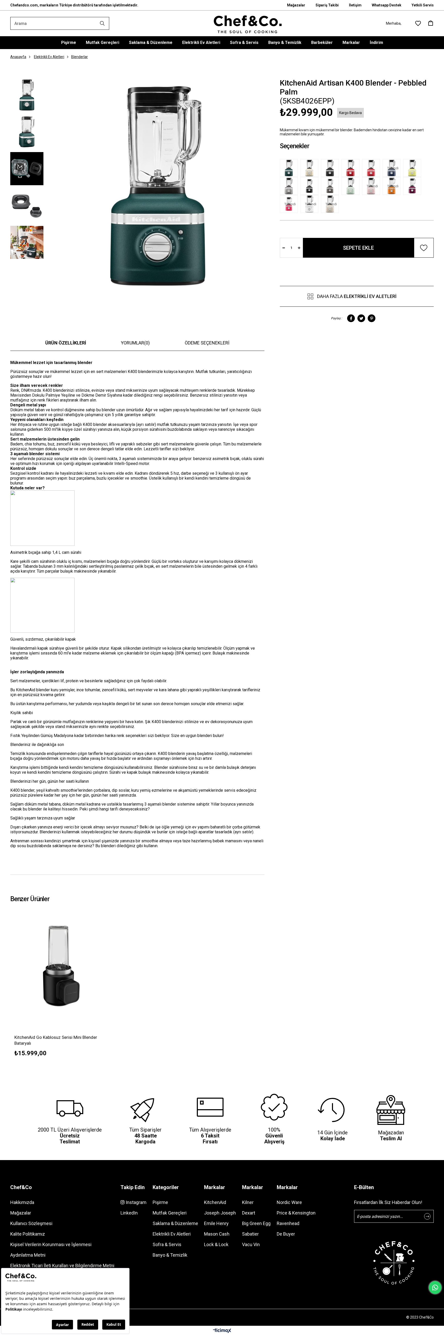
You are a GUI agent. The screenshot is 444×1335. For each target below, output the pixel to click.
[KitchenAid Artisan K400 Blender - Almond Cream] (310, 168)
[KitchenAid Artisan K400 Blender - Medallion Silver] (290, 186)
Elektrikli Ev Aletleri (201, 42)
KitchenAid (215, 1202)
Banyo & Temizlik (284, 42)
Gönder (427, 1216)
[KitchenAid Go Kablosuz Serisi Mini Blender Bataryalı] (61, 965)
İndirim (376, 42)
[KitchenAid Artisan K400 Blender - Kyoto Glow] (413, 168)
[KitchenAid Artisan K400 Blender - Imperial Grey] (331, 186)
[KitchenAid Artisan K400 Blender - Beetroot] (413, 186)
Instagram (135, 1202)
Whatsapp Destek (386, 5)
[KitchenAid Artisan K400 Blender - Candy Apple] (351, 168)
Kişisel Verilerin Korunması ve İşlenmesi (50, 1244)
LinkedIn (129, 1213)
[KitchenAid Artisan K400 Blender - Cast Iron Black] (331, 168)
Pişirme (68, 42)
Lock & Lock (216, 1244)
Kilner (248, 1202)
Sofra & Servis (244, 42)
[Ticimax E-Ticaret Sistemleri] (222, 1331)
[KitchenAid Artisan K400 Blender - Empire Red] (372, 168)
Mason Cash (216, 1234)
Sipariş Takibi (327, 5)
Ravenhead (288, 1223)
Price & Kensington (296, 1213)
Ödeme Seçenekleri (207, 343)
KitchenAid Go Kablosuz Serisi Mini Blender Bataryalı (55, 1040)
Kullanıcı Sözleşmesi (31, 1223)
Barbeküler (322, 42)
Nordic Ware (289, 1202)
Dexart (248, 1213)
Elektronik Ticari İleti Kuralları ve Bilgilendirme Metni (62, 1265)
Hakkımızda (22, 1202)
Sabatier (250, 1234)
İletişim (355, 5)
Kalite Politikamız (27, 1234)
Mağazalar (296, 5)
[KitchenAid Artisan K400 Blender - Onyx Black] (310, 186)
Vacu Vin (251, 1244)
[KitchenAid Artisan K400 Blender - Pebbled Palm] (290, 168)
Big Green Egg (256, 1223)
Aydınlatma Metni (27, 1255)
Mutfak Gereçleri (102, 42)
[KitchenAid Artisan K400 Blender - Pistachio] (351, 186)
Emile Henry (216, 1223)
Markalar (351, 42)
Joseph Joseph (220, 1213)
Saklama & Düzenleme (150, 42)
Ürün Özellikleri (65, 343)
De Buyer (286, 1234)
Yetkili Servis (423, 5)
